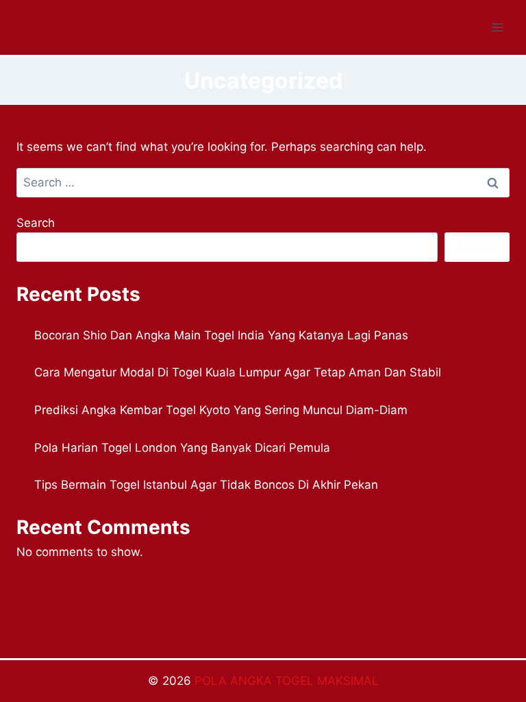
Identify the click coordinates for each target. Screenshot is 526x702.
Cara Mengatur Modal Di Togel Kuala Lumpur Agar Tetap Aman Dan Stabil (237, 372)
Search (35, 223)
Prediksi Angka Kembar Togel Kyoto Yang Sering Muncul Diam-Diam (221, 410)
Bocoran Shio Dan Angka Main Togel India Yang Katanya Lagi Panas (221, 335)
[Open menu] (497, 27)
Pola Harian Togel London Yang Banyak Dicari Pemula (182, 448)
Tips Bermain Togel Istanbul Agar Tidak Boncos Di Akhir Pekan (206, 485)
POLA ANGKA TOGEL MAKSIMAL (287, 681)
